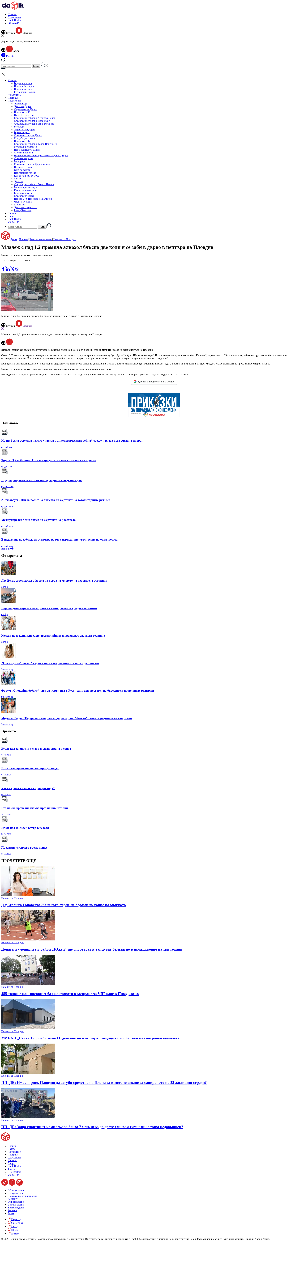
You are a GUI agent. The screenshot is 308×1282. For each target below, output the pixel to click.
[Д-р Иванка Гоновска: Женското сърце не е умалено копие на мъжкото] (28, 895)
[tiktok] (5, 1184)
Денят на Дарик (22, 106)
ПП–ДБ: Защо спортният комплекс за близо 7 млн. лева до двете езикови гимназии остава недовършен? (92, 1127)
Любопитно (14, 94)
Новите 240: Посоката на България (33, 198)
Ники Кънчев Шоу (24, 115)
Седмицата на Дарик (25, 109)
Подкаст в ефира (23, 167)
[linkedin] (8, 270)
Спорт (11, 216)
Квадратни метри (23, 193)
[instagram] (19, 1184)
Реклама (12, 1210)
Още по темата (22, 170)
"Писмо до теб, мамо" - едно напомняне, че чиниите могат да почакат (50, 663)
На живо (12, 213)
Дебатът (18, 181)
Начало (12, 1148)
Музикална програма (25, 146)
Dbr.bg (14, 1230)
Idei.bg (14, 1226)
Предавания (14, 17)
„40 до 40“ (13, 23)
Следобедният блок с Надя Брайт (32, 120)
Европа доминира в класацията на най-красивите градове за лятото (49, 608)
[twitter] (12, 270)
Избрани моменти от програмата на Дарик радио (41, 155)
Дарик (13, 239)
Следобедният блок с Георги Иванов (34, 184)
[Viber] (3, 265)
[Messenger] (8, 265)
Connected (19, 204)
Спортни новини (23, 152)
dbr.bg (4, 586)
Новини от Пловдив (64, 239)
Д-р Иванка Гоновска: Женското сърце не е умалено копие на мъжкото (63, 905)
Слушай (27, 326)
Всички (5, 548)
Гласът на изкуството (25, 190)
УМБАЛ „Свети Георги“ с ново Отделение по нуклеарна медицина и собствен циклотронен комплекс (90, 1038)
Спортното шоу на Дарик (28, 135)
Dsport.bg (16, 1219)
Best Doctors (14, 1172)
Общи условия (16, 1190)
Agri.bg (15, 1233)
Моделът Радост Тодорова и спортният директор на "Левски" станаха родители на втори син (66, 718)
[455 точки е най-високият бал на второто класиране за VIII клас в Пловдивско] (28, 984)
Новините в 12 (22, 141)
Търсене (12, 1169)
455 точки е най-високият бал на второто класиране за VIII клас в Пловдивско (70, 994)
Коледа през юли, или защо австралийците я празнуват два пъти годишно (53, 635)
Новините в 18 (22, 112)
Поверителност (16, 1193)
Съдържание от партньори (22, 1196)
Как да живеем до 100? (26, 175)
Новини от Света (23, 89)
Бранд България (22, 210)
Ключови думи (16, 1207)
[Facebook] (13, 265)
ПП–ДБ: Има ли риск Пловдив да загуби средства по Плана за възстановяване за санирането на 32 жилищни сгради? (104, 1082)
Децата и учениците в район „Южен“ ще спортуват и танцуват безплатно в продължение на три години (91, 949)
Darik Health (14, 20)
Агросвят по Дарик (24, 129)
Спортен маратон (23, 158)
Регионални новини (25, 92)
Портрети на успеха (25, 172)
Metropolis (19, 161)
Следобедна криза (24, 196)
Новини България (24, 86)
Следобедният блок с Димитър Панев (34, 118)
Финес (17, 178)
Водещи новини (23, 83)
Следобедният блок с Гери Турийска (34, 123)
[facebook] (3, 270)
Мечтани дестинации (26, 187)
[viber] (17, 270)
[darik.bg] (12, 9)
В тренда (19, 126)
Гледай (9, 56)
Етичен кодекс (16, 1201)
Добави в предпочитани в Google (156, 381)
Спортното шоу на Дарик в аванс (32, 164)
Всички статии (16, 1204)
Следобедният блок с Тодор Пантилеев (35, 144)
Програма (13, 97)
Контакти (13, 1198)
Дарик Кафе (20, 103)
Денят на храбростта (25, 207)
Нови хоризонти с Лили (27, 149)
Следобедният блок (24, 138)
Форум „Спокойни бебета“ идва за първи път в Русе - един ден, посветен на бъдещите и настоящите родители (77, 690)
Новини (12, 14)
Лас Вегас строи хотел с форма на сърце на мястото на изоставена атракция (54, 580)
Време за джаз (22, 132)
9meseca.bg (7, 669)
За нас (11, 1213)
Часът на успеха (23, 201)
